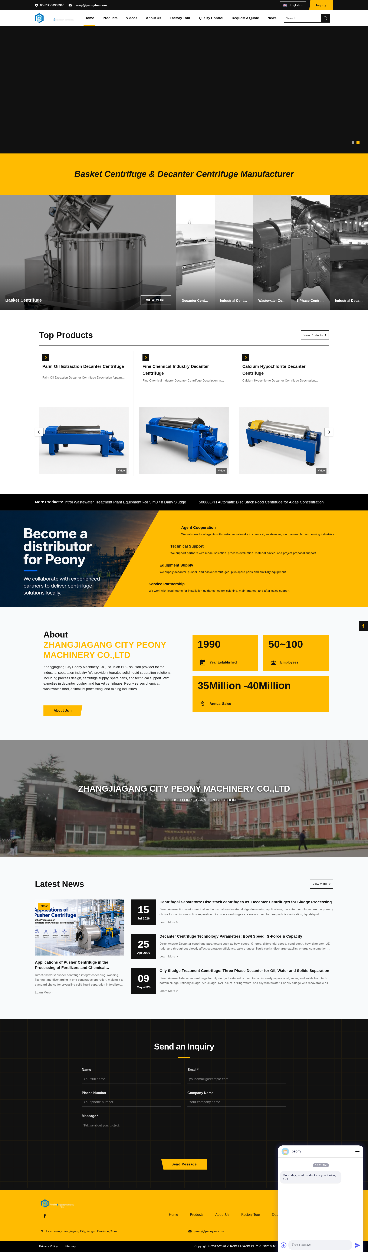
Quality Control (211, 18)
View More (320, 883)
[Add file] (284, 1245)
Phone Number (94, 1093)
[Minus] (357, 1151)
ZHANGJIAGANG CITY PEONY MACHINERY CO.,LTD (263, 1246)
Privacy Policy (48, 1246)
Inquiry (321, 5)
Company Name (200, 1093)
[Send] (357, 1245)
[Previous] (39, 432)
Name (86, 1069)
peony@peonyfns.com (90, 5)
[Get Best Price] (46, 357)
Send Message (184, 1164)
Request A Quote (245, 18)
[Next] (329, 432)
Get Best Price (84, 441)
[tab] (352, 142)
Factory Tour (180, 18)
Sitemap (70, 1246)
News (271, 18)
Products (110, 18)
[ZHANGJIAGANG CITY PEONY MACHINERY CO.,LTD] (54, 18)
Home (89, 18)
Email (192, 1069)
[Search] (325, 18)
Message (90, 1116)
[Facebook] (363, 626)
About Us (153, 18)
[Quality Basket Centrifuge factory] (184, 76)
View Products (313, 335)
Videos (131, 18)
